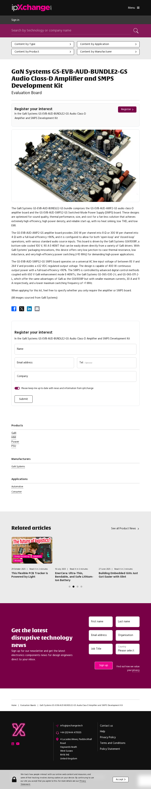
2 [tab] (73, 587)
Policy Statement (110, 749)
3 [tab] (77, 587)
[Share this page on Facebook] (14, 309)
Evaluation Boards (28, 705)
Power (15, 442)
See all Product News (123, 528)
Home (14, 705)
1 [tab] (70, 587)
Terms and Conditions (112, 743)
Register (126, 109)
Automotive (17, 486)
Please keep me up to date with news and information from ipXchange (57, 388)
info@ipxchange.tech (71, 725)
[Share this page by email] (37, 309)
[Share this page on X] (22, 309)
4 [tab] (81, 587)
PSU (13, 446)
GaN (13, 433)
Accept (119, 779)
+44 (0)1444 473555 (70, 732)
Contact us (106, 726)
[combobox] (42, 44)
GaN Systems (18, 466)
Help (102, 731)
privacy (136, 670)
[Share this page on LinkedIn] (29, 309)
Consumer (16, 491)
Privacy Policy (108, 737)
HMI (13, 437)
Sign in (15, 20)
